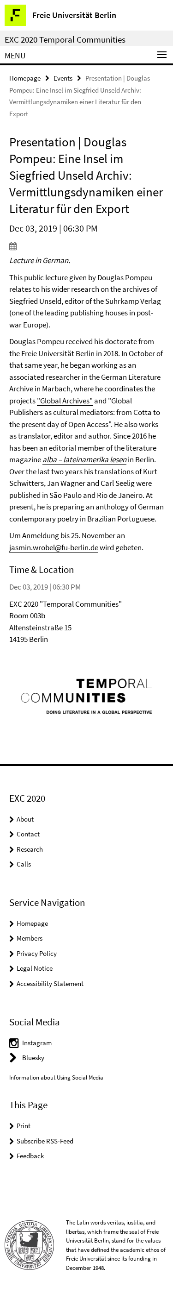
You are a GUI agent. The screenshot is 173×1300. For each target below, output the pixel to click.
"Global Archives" (65, 401)
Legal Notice (35, 968)
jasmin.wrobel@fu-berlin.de (53, 547)
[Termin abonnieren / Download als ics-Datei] (86, 245)
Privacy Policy (37, 953)
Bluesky (33, 1057)
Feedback (30, 1155)
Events (63, 78)
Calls (24, 864)
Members (29, 938)
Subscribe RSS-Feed (45, 1141)
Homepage (25, 78)
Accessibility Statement (50, 983)
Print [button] (23, 1125)
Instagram (37, 1042)
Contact (28, 833)
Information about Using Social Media (56, 1077)
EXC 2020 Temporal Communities (65, 39)
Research (30, 849)
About (25, 819)
